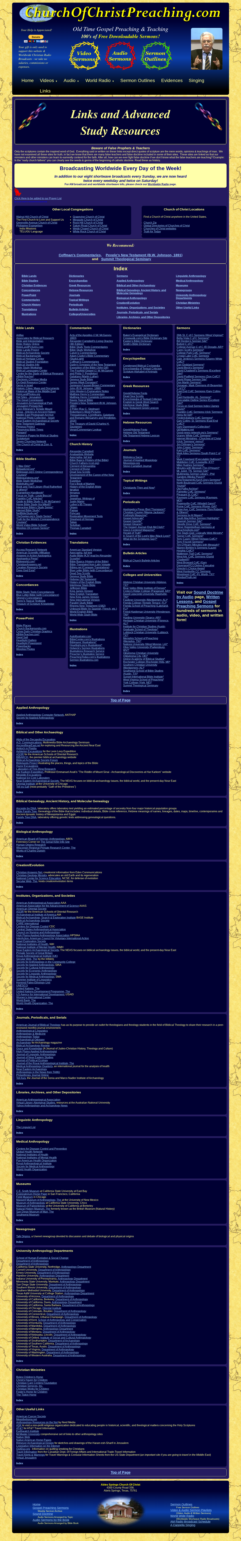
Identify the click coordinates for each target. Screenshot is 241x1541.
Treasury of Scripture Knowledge (35, 603)
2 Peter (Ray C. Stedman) (85, 409)
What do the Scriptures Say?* (140, 539)
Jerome (74, 495)
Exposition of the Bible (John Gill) (89, 367)
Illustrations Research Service (87, 651)
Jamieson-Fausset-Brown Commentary (92, 385)
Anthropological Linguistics (32, 1030)
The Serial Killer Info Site (55, 841)
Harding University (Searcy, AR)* (142, 617)
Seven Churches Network (31, 441)
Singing (196, 80)
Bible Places (23, 625)
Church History (31, 304)
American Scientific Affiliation (33, 552)
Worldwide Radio (158, 184)
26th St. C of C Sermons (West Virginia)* (200, 335)
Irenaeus (75, 492)
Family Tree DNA (26, 817)
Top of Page (121, 700)
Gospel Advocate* (133, 518)
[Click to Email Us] (17, 195)
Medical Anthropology (189, 280)
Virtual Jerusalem (26, 1457)
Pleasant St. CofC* (187, 494)
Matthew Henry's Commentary (87, 394)
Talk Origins (23, 1236)
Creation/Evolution (128, 302)
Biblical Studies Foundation (32, 361)
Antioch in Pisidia (26, 748)
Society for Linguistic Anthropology (36, 973)
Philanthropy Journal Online (32, 1075)
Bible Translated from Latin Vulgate (90, 564)
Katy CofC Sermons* (189, 450)
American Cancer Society (31, 1416)
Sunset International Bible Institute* (143, 676)
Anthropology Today (28, 1036)
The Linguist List (25, 1127)
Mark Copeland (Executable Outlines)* (199, 459)
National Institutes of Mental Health (36, 1157)
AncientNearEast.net (28, 745)
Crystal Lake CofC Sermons (193, 355)
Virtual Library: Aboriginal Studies (35, 1102)
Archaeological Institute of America (36, 914)
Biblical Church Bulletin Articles (141, 560)
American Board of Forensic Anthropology (40, 839)
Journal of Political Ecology (32, 1060)
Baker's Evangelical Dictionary (141, 335)
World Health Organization (31, 1169)
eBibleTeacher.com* (28, 634)
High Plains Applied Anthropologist (36, 1051)
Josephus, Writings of (82, 498)
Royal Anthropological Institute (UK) (37, 956)
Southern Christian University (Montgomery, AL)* (140, 666)
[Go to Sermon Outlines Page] (156, 71)
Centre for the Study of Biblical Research (39, 373)
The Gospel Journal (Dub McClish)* (143, 527)
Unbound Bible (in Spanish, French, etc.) (93, 608)
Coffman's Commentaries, (80, 255)
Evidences (172, 80)
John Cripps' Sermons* (190, 447)
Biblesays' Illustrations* (83, 642)
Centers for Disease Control (32, 926)
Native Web (23, 1437)
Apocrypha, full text (81, 457)
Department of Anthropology (32, 1261)
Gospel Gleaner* (132, 524)
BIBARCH (22, 757)
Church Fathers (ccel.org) (84, 463)
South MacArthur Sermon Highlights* (198, 518)
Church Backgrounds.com (31, 628)
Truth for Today (152, 231)
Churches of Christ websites (160, 228)
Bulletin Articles (79, 309)
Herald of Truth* (132, 533)
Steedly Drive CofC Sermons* (194, 524)
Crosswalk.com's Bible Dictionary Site (145, 338)
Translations (29, 309)
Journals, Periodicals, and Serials (137, 312)
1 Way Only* (23, 466)
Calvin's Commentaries (83, 353)
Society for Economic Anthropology (36, 970)
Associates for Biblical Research (35, 338)
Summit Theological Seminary (126, 259)
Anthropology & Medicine (31, 1033)
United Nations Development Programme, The (43, 991)
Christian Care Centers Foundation (36, 1383)
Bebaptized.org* (25, 469)
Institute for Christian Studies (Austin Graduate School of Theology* (144, 628)
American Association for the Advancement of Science (47, 905)
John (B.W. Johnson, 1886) (85, 388)
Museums (182, 285)
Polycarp (75, 513)
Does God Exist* (25, 570)
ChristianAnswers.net (28, 564)
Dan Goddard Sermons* (190, 364)
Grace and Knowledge (29, 1048)
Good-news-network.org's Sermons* (197, 432)
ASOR (20, 754)
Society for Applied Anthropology (35, 717)
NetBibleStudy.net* (27, 513)
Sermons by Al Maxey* (190, 515)
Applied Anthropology (130, 280)
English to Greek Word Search (140, 402)
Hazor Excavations (27, 766)
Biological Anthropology (132, 298)
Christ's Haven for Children (32, 1380)
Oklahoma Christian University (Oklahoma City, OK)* (141, 654)
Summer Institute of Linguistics (34, 979)
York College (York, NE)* (137, 682)
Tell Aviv (21, 1078)
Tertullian (75, 525)
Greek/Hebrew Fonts (135, 393)
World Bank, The (26, 1000)
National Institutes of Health (32, 944)
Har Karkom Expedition (29, 772)
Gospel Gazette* (132, 521)
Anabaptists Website (82, 454)
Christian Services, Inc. (29, 1386)
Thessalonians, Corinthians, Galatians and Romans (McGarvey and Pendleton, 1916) (93, 418)
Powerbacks (23, 646)
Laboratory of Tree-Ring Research (36, 769)
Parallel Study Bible (81, 602)
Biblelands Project (27, 763)
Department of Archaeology (64, 1340)
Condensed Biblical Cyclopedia (141, 365)
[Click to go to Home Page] (120, 1529)
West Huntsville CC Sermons (194, 571)
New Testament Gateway (30, 423)
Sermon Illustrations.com (84, 660)
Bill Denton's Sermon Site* (192, 341)
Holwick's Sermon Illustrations (87, 648)
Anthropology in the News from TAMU (38, 1072)
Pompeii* (21, 432)
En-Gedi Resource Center (31, 382)
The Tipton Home (26, 1394)
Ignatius (74, 489)
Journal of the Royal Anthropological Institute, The (45, 1063)
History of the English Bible (85, 486)
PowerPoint (29, 295)
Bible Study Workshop (29, 367)
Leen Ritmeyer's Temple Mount (34, 409)
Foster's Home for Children (31, 1391)
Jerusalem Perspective (29, 406)
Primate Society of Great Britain (34, 953)
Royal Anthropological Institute (34, 1163)
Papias (74, 510)
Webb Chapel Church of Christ (90, 228)
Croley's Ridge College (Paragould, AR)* (147, 591)
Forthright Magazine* (135, 515)
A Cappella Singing (182, 1525)
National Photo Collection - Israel (35, 417)
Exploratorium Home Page (31, 1194)
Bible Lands (29, 276)
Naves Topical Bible (81, 400)
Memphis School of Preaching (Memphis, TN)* (140, 640)
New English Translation (84, 594)
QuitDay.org (23, 1449)
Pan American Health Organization (36, 1160)
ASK (19, 1425)
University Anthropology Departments (191, 297)
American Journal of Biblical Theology (38, 1025)
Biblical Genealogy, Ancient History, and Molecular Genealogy (141, 292)
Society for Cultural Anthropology (35, 967)
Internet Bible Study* (28, 510)
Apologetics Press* (27, 558)
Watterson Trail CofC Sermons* (195, 553)
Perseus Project (25, 426)
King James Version (81, 591)
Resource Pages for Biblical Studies (37, 435)
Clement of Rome (80, 469)
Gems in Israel (24, 385)
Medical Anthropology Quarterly (34, 1066)
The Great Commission (29, 400)
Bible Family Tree (26, 811)
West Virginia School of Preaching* (143, 679)
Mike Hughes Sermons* (190, 465)
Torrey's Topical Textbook (30, 601)
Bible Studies (30, 280)
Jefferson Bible (78, 588)
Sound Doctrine (43, 1514)
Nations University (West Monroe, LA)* (145, 644)
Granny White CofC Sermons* (194, 435)
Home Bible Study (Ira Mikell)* (33, 504)
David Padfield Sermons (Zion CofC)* (198, 376)
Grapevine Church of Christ (88, 216)
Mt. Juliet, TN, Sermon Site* (193, 471)
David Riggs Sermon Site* (192, 379)
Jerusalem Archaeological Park (34, 403)
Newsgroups (184, 290)
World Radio (99, 80)
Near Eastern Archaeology (31, 1069)
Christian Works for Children (32, 1388)
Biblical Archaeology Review (33, 1045)
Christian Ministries (188, 302)
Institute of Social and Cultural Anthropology (65, 1337)
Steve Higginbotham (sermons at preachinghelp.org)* (196, 528)
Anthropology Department (76, 1266)
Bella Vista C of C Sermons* (193, 338)
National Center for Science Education (38, 878)
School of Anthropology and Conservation (62, 1320)
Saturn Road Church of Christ (90, 225)
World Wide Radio (182, 1516)
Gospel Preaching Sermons (196, 603)
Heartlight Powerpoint (28, 643)
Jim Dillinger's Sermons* (191, 444)
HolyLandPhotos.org (28, 394)
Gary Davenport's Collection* (193, 426)
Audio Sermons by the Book (51, 1520)
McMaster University (28, 1434)
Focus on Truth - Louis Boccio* (34, 495)
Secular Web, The (26, 881)
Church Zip (150, 222)
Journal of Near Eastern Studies (34, 1057)
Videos (49, 80)
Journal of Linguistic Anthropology (36, 1054)
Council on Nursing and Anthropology (38, 932)
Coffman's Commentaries (84, 361)
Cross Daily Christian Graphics (34, 631)
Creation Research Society (32, 567)
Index (19, 450)
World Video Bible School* (31, 525)
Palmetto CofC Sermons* (191, 491)
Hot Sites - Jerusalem (28, 397)
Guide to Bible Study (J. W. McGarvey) (38, 501)
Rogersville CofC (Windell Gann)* (196, 503)
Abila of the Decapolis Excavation (35, 739)
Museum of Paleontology (30, 1205)
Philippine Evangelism (29, 225)
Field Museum (24, 1197)
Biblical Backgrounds (28, 355)
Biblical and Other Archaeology (136, 285)
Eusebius (75, 480)
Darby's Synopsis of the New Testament (93, 364)
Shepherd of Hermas (82, 519)
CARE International (27, 923)
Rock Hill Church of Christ (88, 222)
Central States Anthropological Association (41, 929)
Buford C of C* (185, 344)
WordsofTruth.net (186, 577)
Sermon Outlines (137, 80)
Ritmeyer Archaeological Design (35, 1443)
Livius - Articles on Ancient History (36, 412)
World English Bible (81, 611)
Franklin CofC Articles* (29, 498)
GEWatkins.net (185, 429)
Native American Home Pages (33, 1440)
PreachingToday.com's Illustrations (90, 657)
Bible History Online (28, 344)
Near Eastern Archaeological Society (37, 420)
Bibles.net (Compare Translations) (89, 567)
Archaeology (23, 1042)
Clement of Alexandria (82, 466)
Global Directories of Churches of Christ (167, 225)
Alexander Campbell (82, 451)
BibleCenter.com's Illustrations (87, 639)
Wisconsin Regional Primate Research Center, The (46, 847)
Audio (71, 80)
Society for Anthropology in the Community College (45, 962)
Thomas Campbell (80, 528)
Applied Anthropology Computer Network (40, 715)
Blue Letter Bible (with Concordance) (37, 595)
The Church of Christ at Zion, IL (34, 444)
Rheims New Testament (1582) (88, 605)
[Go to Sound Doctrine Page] (120, 71)
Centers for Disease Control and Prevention (41, 1148)
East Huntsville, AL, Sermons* (194, 397)
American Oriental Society (31, 908)
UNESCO (22, 985)
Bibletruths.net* (25, 483)
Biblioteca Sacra (132, 457)
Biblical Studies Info (27, 364)
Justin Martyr (77, 501)
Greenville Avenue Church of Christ (36, 222)
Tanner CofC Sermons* (190, 536)
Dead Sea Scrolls (80, 472)
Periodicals (76, 304)
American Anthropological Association (38, 902)
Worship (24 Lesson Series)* (33, 528)
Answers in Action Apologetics (33, 555)
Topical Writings (79, 300)
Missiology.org (131, 463)
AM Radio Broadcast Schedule (190, 1521)
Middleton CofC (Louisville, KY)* (195, 462)
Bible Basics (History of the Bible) (89, 460)
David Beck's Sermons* (190, 367)
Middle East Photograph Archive (35, 415)
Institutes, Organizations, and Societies (141, 307)
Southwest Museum (27, 1214)
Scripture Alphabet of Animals (140, 371)
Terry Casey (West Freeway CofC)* (197, 539)
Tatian (73, 522)
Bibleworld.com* (25, 561)
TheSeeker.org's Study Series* (34, 516)
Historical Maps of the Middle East (36, 391)
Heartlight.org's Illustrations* (86, 645)
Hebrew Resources (81, 290)
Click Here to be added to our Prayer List (37, 198)
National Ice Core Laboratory (33, 777)
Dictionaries (76, 276)
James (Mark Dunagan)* (84, 382)
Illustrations (29, 314)
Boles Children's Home (29, 1377)
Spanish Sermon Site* (189, 521)
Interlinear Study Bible (82, 585)
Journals (74, 295)
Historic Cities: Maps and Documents (37, 388)
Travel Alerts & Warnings (30, 1454)
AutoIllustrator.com (80, 636)
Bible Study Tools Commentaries (89, 347)
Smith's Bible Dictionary (137, 344)
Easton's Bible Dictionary (137, 341)
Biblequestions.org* (27, 477)
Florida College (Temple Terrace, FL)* (145, 602)
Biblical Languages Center (31, 370)
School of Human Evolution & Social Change (42, 1258)
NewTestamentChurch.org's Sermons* (199, 479)
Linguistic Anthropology (191, 276)
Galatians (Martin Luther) (84, 376)
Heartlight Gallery (26, 640)
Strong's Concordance (29, 598)
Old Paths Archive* (187, 488)
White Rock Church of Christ (89, 231)
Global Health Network (29, 1151)
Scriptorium (23, 438)
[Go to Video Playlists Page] (85, 71)
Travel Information (26, 1451)
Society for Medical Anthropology (35, 976)
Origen (74, 507)
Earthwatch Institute (27, 1431)
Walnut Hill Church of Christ (32, 216)
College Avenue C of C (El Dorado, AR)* (200, 347)
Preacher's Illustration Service (87, 654)
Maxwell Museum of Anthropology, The (38, 1200)
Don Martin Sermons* (189, 382)
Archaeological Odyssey (30, 1039)
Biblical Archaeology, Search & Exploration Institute (46, 917)
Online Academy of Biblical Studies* (144, 659)
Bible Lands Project (27, 350)
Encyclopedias (78, 280)
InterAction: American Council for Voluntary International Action (52, 938)
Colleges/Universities (82, 314)
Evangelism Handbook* (30, 492)
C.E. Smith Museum (27, 1191)
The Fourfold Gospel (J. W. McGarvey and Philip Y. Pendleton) (91, 372)
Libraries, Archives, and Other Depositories (143, 317)
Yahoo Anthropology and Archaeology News (42, 1105)
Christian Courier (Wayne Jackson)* (144, 512)
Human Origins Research (31, 844)
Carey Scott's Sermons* (190, 350)
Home (27, 80)
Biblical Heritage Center (30, 358)
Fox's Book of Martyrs (82, 483)
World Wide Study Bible (83, 614)
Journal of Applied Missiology (140, 460)
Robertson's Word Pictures (85, 412)
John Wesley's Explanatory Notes (89, 391)
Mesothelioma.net (26, 1419)
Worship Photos (25, 649)
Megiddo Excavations (28, 775)
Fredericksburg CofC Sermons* (195, 417)
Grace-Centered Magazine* (139, 530)
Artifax (20, 335)
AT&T (19, 1428)
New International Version (85, 600)
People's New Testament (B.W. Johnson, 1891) (144, 255)
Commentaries (31, 300)
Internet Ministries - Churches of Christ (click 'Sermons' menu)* (199, 440)
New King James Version (84, 597)
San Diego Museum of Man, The (35, 1211)
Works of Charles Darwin (30, 850)
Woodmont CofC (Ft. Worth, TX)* (195, 574)
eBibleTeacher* (25, 376)
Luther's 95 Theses (81, 504)
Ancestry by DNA (26, 808)
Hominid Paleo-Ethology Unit (33, 982)
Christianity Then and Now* (139, 487)
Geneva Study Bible (81, 379)
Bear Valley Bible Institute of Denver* (144, 588)
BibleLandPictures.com (29, 347)
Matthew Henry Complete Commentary (92, 397)
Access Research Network (31, 549)
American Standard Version (86, 549)
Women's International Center (33, 997)
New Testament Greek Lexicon (141, 408)
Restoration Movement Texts (86, 516)
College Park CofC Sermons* (194, 353)
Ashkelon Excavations (29, 751)
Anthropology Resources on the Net (37, 1422)
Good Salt (22, 637)
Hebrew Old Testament (83, 579)
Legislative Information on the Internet (38, 1446)
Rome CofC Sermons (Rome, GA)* (197, 506)
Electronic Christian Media (31, 379)
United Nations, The (28, 988)
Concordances (31, 290)
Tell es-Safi (22, 786)
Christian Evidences (34, 285)
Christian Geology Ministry (31, 875)
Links (45, 90)
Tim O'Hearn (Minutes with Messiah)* (198, 544)
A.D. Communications (29, 742)
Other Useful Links (187, 307)
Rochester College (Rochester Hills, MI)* (146, 662)
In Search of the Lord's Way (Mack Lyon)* (147, 536)
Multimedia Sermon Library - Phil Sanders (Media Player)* (196, 475)
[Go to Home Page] (206, 68)
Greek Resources (80, 285)
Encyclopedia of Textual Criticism (142, 368)
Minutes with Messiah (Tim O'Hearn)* (198, 468)
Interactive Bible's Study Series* (34, 507)
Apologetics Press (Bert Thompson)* (144, 509)
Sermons (122, 276)
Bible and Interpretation (29, 341)
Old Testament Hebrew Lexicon (141, 435)
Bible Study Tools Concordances (35, 592)
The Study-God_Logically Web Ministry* (200, 533)
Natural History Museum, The (33, 1208)
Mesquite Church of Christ (88, 219)
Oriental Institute (25, 783)
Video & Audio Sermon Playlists (191, 1510)
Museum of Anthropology (30, 1202)
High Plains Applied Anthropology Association (43, 935)
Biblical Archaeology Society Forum (37, 760)
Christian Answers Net (29, 872)
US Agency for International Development (40, 994)
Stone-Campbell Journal (137, 466)
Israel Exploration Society (31, 941)
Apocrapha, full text (81, 552)
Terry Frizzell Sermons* (190, 541)
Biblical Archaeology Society (33, 353)
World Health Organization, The (34, 1003)
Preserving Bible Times (29, 429)
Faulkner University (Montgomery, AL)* (145, 600)
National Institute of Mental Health (35, 947)
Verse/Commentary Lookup (85, 429)
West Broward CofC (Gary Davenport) (195, 565)
